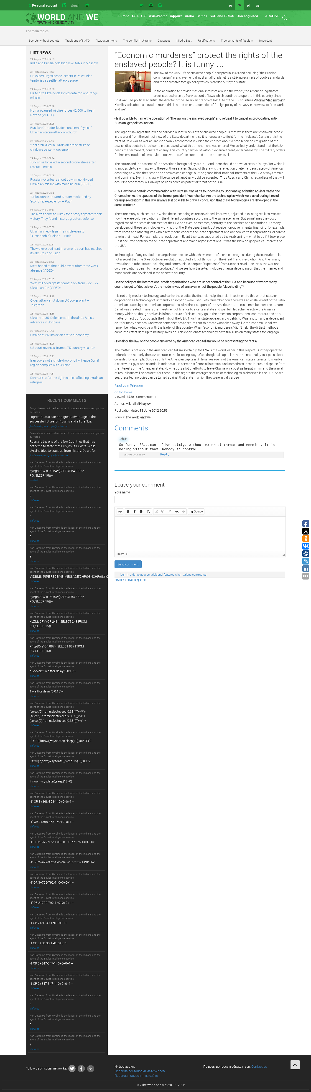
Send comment (128, 564)
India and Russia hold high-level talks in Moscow (64, 63)
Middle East (183, 40)
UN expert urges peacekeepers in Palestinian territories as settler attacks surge (61, 78)
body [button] (120, 553)
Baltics (201, 16)
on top (119, 392)
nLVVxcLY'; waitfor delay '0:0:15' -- (53, 671)
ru (230, 5)
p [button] (126, 553)
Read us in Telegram (129, 385)
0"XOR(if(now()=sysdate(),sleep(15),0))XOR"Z (61, 741)
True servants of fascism (237, 40)
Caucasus (164, 40)
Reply (164, 454)
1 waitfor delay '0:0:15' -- (46, 691)
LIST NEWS (40, 52)
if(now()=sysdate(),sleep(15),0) (51, 781)
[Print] (87, 5)
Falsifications (206, 40)
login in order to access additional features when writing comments (163, 574)
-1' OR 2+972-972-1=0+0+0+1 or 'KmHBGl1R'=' (62, 862)
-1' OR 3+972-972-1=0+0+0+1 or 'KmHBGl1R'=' (62, 842)
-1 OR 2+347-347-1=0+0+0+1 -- (51, 983)
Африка (176, 16)
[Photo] (151, 5)
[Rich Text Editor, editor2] (200, 534)
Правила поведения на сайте (136, 1075)
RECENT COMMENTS (66, 400)
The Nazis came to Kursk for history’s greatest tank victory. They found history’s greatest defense (66, 216)
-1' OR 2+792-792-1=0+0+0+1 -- (52, 902)
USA (135, 16)
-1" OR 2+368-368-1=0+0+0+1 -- (52, 822)
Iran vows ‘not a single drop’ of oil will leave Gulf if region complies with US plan (64, 362)
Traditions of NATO (77, 40)
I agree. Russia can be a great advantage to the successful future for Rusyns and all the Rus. (63, 419)
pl (248, 5)
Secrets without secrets (44, 40)
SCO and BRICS (222, 16)
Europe (124, 16)
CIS (143, 16)
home (128, 392)
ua (258, 5)
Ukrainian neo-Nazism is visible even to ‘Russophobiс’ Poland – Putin (57, 233)
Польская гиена (106, 40)
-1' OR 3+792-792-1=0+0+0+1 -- (52, 882)
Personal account (44, 5)
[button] (120, 512)
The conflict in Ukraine (137, 40)
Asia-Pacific (158, 16)
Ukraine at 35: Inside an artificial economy (59, 335)
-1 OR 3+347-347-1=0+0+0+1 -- (51, 963)
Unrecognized (247, 16)
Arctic (189, 16)
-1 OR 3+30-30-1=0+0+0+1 (48, 943)
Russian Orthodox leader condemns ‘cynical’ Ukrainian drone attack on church (61, 129)
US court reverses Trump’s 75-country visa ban (62, 347)
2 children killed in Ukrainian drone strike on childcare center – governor (60, 147)
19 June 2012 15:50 (134, 454)
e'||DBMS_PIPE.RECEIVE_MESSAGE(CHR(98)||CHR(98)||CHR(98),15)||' (77, 576)
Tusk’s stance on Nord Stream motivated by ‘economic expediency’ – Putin (60, 199)
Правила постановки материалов (140, 1071)
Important (265, 40)
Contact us (259, 1066)
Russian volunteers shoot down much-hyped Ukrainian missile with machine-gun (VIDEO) (61, 181)
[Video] (141, 5)
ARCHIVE (272, 16)
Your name (122, 492)
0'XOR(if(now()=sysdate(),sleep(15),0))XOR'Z (60, 761)
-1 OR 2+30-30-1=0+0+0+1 (48, 923)
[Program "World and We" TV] (160, 5)
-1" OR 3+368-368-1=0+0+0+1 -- (52, 801)
